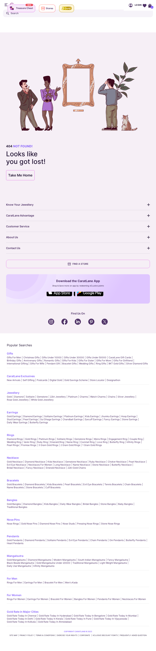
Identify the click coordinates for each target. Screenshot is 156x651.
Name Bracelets (15, 487)
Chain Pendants (98, 540)
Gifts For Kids (69, 360)
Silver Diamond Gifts (137, 363)
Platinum (72, 396)
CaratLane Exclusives (21, 376)
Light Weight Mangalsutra (113, 562)
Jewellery (13, 392)
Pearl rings (13, 445)
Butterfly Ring (117, 442)
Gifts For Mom (103, 360)
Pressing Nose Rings (88, 523)
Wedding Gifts (86, 363)
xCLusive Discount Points (105, 635)
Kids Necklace (55, 461)
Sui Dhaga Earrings (50, 419)
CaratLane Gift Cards (120, 357)
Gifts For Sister (86, 360)
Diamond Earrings (32, 416)
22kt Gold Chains (77, 467)
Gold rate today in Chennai (22, 615)
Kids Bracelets (54, 484)
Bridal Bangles (90, 504)
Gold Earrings (14, 416)
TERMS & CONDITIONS (45, 635)
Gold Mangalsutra (16, 559)
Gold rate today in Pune (78, 618)
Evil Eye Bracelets (92, 484)
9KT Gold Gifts (116, 363)
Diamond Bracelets (35, 484)
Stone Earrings (129, 419)
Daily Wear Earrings (17, 422)
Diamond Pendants (35, 540)
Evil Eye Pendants (78, 540)
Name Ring (72, 442)
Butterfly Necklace (122, 464)
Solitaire (30, 396)
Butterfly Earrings (39, 422)
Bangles (12, 500)
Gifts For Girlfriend (123, 360)
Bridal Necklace (15, 467)
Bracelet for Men (54, 582)
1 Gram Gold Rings (92, 445)
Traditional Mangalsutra (85, 562)
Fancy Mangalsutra (117, 559)
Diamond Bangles (32, 504)
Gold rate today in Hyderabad (55, 615)
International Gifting (17, 363)
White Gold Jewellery (42, 399)
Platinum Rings (47, 439)
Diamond (19, 396)
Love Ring (102, 442)
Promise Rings (28, 445)
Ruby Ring (42, 442)
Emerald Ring (57, 442)
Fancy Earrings (112, 419)
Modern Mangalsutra (65, 559)
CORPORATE (85, 635)
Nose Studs (69, 523)
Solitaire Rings (64, 439)
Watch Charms (98, 396)
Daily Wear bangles (70, 504)
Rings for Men (14, 582)
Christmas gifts (31, 357)
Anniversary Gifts (33, 360)
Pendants (13, 536)
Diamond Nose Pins (50, 523)
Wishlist (144, 5)
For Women (14, 595)
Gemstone (42, 396)
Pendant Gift (53, 363)
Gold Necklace (15, 461)
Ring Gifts (101, 363)
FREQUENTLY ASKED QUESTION (133, 635)
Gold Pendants (14, 540)
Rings (10, 435)
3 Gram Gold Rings (48, 445)
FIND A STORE (80, 263)
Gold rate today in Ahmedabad (55, 621)
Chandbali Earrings (73, 419)
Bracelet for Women (61, 599)
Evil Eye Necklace (16, 464)
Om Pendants (116, 540)
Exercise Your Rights (67, 635)
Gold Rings (31, 439)
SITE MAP (14, 635)
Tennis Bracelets (113, 484)
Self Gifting (28, 380)
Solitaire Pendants (57, 540)
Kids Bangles (51, 504)
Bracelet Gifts (69, 363)
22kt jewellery (58, 396)
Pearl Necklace (137, 461)
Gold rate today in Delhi (20, 618)
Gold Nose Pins (29, 523)
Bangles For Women (84, 599)
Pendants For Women (108, 599)
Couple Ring (136, 439)
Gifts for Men (14, 357)
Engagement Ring (118, 439)
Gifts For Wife (37, 363)
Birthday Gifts (14, 360)
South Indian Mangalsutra (91, 559)
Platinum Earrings (73, 416)
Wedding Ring (14, 442)
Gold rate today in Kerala (49, 618)
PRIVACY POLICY (27, 635)
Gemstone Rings (83, 439)
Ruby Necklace (97, 461)
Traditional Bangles (17, 507)
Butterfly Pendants (136, 540)
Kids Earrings (92, 416)
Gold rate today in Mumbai (122, 615)
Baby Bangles (125, 504)
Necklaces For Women (40, 464)
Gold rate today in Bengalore (89, 615)
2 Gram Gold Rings (70, 445)
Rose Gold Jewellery (18, 399)
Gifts (10, 353)
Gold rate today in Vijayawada (110, 618)
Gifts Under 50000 (96, 357)
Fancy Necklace (35, 467)
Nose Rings (13, 523)
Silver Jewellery (126, 396)
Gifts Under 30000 (74, 357)
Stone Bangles (108, 504)
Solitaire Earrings (53, 416)
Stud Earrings (14, 419)
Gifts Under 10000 (52, 357)
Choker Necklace (117, 461)
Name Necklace (81, 464)
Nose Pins (13, 519)
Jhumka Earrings (110, 416)
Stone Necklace (100, 464)
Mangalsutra (15, 555)
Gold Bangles (14, 504)
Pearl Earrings (30, 419)
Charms (84, 396)
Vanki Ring (29, 442)
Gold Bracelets (14, 484)
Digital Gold (56, 380)
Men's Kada (71, 582)
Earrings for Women (37, 599)
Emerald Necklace (55, 467)
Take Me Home (20, 175)
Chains (111, 396)
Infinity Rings (133, 442)
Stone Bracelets (34, 487)
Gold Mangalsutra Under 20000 (53, 562)
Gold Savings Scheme (76, 380)
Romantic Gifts (52, 360)
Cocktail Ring (87, 442)
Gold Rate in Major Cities (23, 611)
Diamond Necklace (35, 461)
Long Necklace (62, 464)
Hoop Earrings (128, 416)
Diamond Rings (15, 439)
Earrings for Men (33, 582)
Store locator (97, 380)
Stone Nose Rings (110, 523)
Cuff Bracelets (52, 487)
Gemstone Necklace (76, 461)
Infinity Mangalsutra (43, 565)
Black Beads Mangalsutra (20, 562)
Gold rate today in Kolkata (21, 621)
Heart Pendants (15, 543)
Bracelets (13, 480)
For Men (12, 578)
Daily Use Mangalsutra (19, 565)
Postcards (42, 380)
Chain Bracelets (132, 484)
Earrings (12, 412)
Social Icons (61, 296)
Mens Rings (100, 439)
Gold (9, 396)
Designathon (113, 380)
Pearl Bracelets (73, 484)
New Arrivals (13, 380)
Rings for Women (16, 599)
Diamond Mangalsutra (39, 559)
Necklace (13, 457)
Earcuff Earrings (93, 419)
